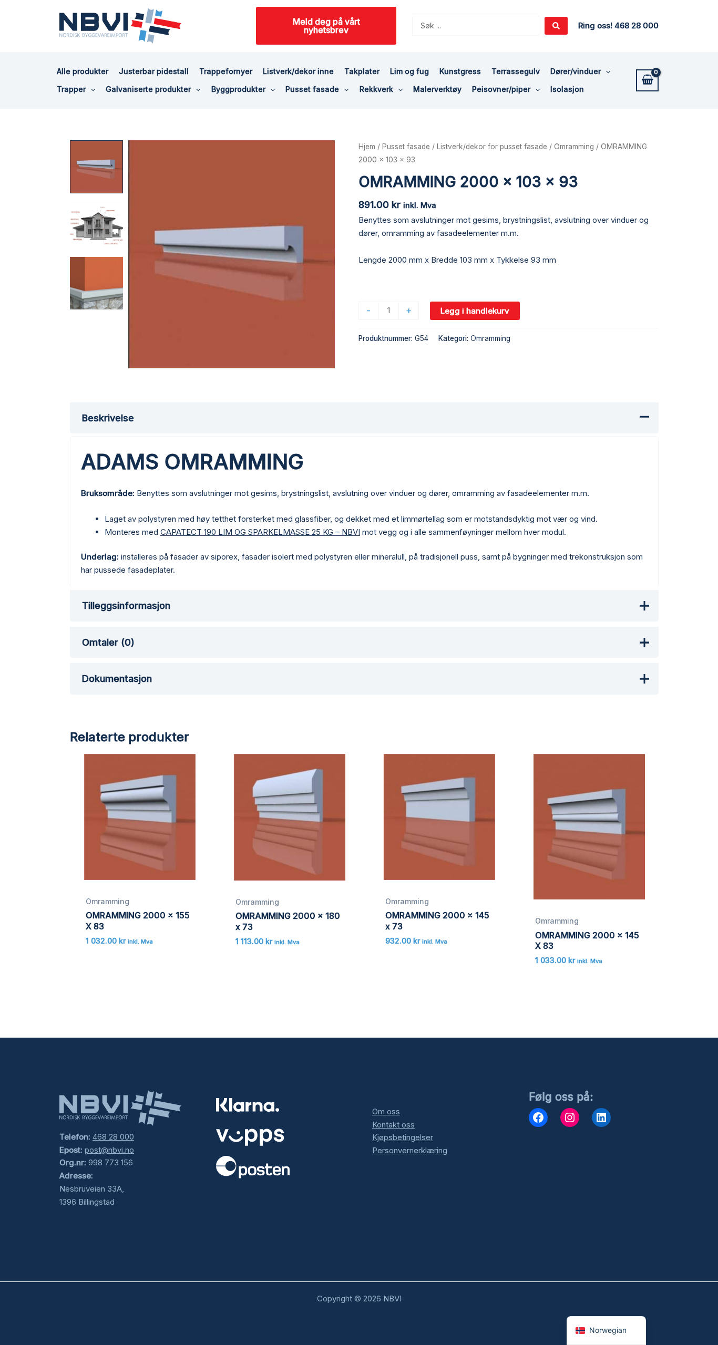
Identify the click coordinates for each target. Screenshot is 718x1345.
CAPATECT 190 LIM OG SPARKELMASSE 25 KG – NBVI (260, 532)
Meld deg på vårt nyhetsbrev (326, 25)
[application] (605, 71)
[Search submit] (556, 26)
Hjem (366, 146)
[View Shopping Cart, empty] (647, 80)
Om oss (386, 1111)
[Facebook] (538, 1117)
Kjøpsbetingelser (402, 1137)
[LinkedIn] (601, 1117)
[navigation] (606, 1330)
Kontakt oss (393, 1125)
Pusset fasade (406, 146)
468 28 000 (113, 1137)
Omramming (574, 146)
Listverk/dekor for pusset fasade (492, 146)
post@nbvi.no (109, 1150)
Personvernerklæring (409, 1150)
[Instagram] (569, 1117)
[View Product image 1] (96, 167)
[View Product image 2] (96, 225)
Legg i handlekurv (474, 311)
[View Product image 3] (96, 283)
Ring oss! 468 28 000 (618, 25)
